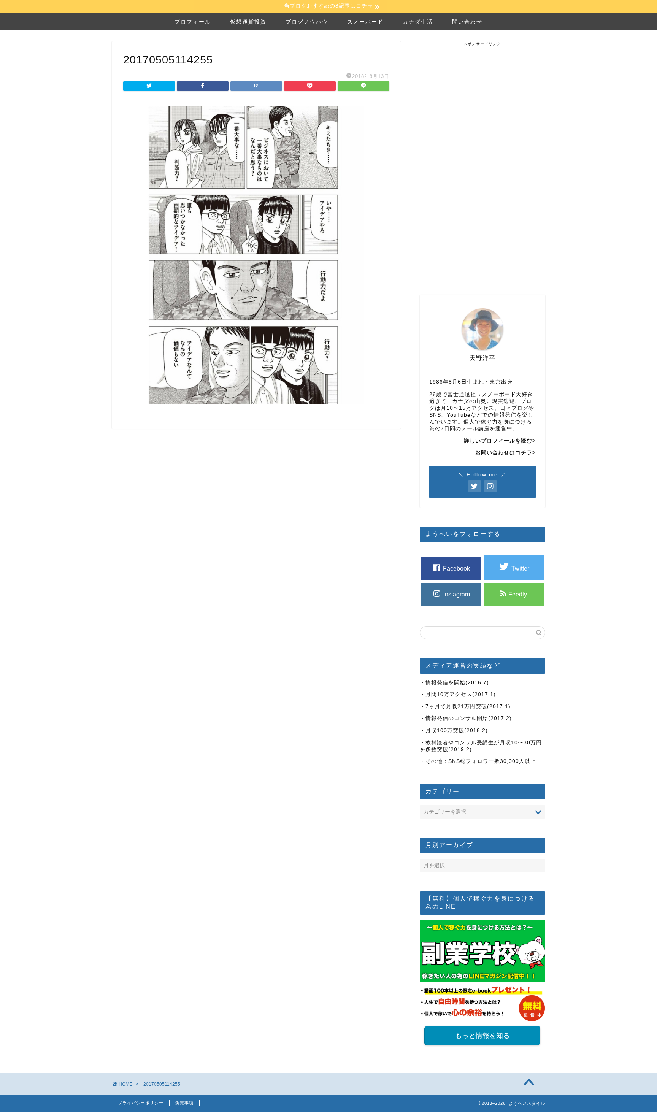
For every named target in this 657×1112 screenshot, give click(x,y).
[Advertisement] (482, 161)
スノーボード (365, 22)
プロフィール (193, 22)
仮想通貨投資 (248, 22)
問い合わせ (467, 22)
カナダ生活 (418, 22)
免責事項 (184, 1103)
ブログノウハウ (307, 22)
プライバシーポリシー (140, 1103)
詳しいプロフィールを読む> (500, 441)
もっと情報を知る (482, 1035)
